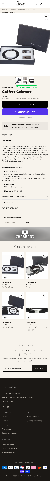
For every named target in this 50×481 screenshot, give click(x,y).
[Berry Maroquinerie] (21, 4)
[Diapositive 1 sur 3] (18, 80)
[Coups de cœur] (31, 4)
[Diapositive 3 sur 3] (31, 80)
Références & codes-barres (14, 197)
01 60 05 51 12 (7, 402)
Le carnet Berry (8, 444)
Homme (5, 421)
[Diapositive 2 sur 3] (25, 80)
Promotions (6, 429)
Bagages (5, 425)
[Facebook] (7, 407)
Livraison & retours (10, 202)
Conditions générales (10, 448)
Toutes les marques (9, 433)
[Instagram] (3, 407)
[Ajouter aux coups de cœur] (46, 17)
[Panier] (47, 4)
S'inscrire (39, 368)
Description (7, 135)
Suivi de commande (34, 421)
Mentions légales (8, 453)
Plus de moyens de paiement (25, 117)
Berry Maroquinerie (9, 387)
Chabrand (31, 10)
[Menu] (3, 4)
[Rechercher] (35, 4)
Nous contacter (33, 417)
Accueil (5, 10)
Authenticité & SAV (10, 208)
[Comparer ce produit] (5, 276)
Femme (5, 417)
